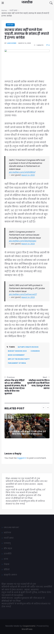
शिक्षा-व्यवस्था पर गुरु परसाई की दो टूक (23, 478)
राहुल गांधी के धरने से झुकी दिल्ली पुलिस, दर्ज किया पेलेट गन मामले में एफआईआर (27, 432)
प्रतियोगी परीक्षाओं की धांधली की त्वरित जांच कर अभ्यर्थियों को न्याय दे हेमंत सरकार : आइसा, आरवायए (26, 484)
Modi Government (16, 355)
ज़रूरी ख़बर (10, 25)
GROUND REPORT (11, 527)
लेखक (6, 564)
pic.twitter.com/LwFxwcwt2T (23, 294)
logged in (21, 458)
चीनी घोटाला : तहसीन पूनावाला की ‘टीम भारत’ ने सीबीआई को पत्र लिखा (23, 497)
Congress (35, 351)
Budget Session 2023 (17, 351)
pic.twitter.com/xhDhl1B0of (22, 172)
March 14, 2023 (28, 175)
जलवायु (7, 543)
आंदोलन (7, 532)
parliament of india (17, 363)
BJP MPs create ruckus (28, 347)
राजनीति (7, 553)
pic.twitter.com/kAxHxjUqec (22, 240)
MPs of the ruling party (19, 359)
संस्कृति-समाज (10, 574)
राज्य (6, 559)
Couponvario (29, 625)
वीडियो (7, 569)
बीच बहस (8, 548)
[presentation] (43, 408)
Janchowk (11, 43)
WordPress (27, 629)
